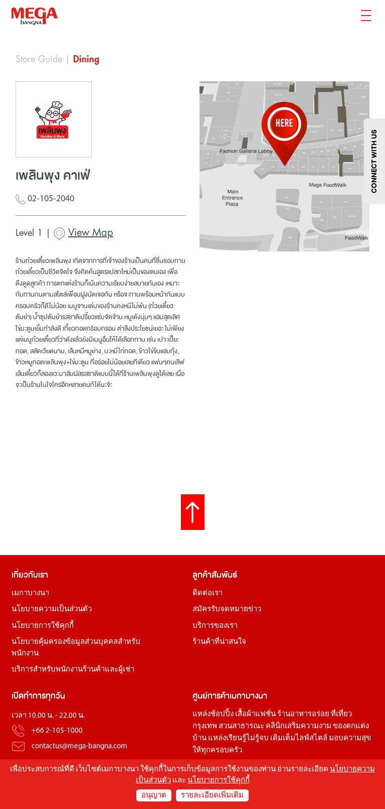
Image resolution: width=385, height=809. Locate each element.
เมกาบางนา (30, 593)
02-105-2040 (50, 199)
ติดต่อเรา (207, 593)
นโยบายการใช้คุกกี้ (43, 626)
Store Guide (39, 59)
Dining (86, 59)
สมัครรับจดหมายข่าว (226, 609)
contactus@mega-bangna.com (79, 746)
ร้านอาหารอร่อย (303, 714)
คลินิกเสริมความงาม (298, 726)
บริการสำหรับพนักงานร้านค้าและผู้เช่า (73, 669)
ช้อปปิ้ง (222, 714)
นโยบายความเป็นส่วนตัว (52, 609)
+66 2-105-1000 (57, 731)
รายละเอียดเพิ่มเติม (212, 795)
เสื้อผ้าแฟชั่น (255, 714)
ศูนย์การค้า (211, 696)
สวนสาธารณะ (241, 726)
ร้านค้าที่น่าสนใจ (219, 642)
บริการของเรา (215, 626)
